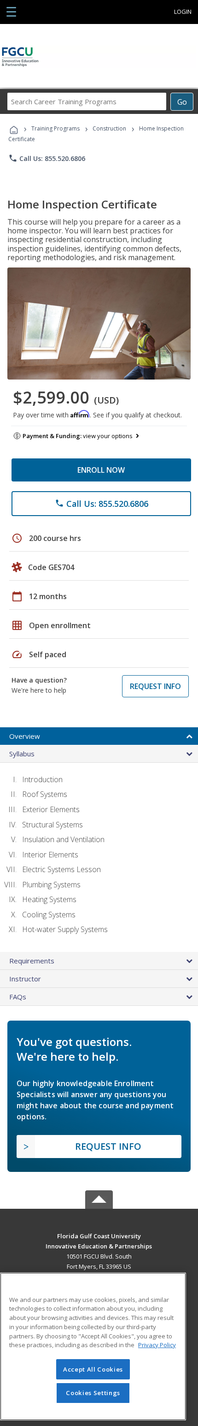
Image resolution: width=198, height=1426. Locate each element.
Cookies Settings (93, 1393)
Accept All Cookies (93, 1369)
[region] (93, 1346)
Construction (109, 128)
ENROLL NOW (101, 470)
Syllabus (22, 753)
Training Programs (55, 128)
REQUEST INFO (155, 686)
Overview (24, 736)
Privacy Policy (157, 1345)
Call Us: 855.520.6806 (46, 158)
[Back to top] (99, 1235)
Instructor (25, 978)
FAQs (17, 996)
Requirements (31, 960)
